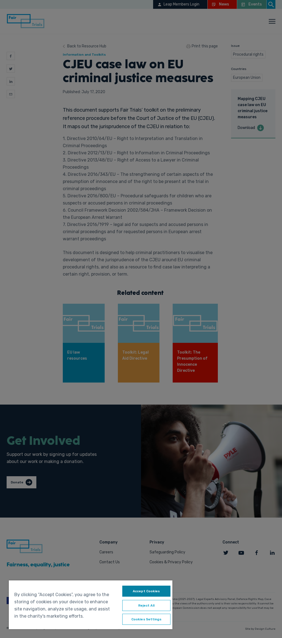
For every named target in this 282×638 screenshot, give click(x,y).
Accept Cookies (146, 591)
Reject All (146, 605)
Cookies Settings (146, 619)
